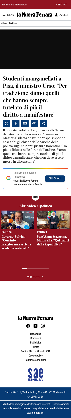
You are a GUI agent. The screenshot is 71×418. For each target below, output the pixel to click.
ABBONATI (61, 5)
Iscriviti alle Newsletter (14, 5)
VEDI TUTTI (33, 277)
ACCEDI (64, 15)
